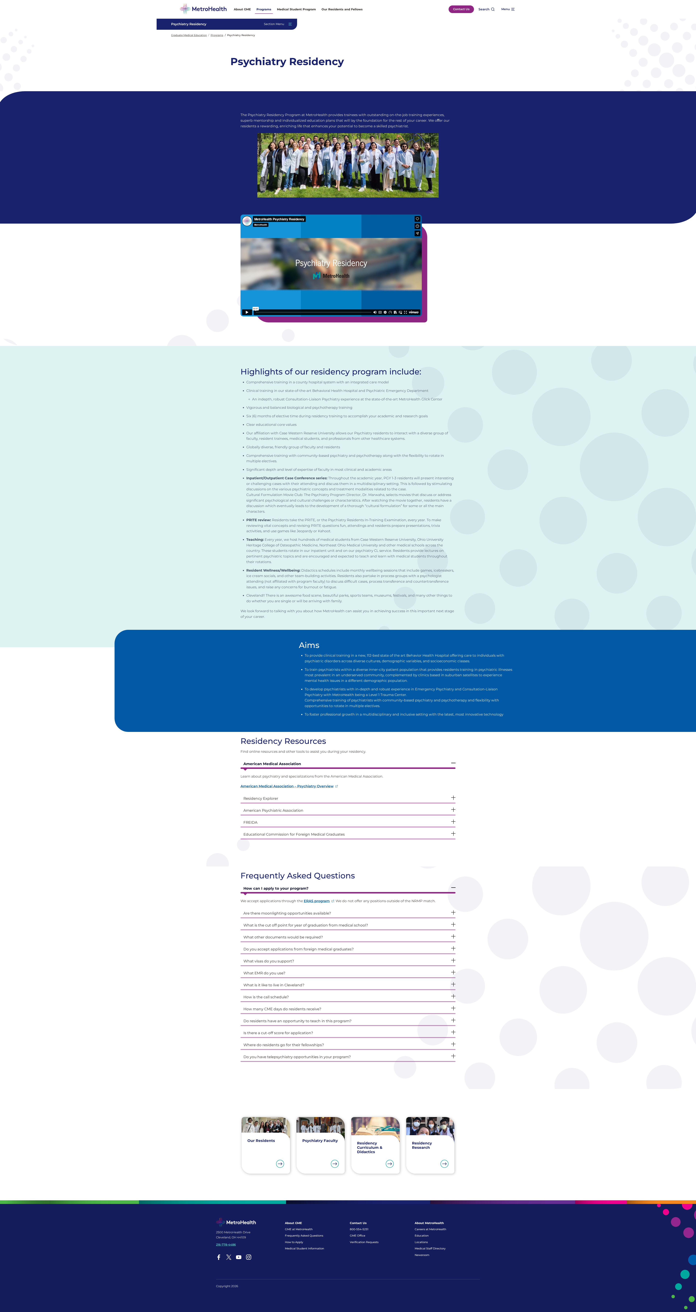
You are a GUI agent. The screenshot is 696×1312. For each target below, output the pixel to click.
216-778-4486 (226, 1244)
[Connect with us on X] (228, 1257)
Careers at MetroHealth (430, 1229)
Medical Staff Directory (430, 1248)
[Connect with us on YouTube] (238, 1257)
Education (422, 1235)
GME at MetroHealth (299, 1229)
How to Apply (294, 1242)
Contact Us (461, 9)
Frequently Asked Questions (304, 1235)
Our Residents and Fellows (342, 9)
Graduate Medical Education (189, 35)
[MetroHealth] (203, 9)
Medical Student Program (296, 9)
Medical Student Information (304, 1248)
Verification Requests (364, 1242)
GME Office (357, 1235)
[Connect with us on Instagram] (248, 1257)
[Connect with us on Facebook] (218, 1257)
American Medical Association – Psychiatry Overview (287, 786)
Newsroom (422, 1255)
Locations (421, 1242)
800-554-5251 (359, 1229)
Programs (263, 9)
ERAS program (317, 901)
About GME (242, 9)
